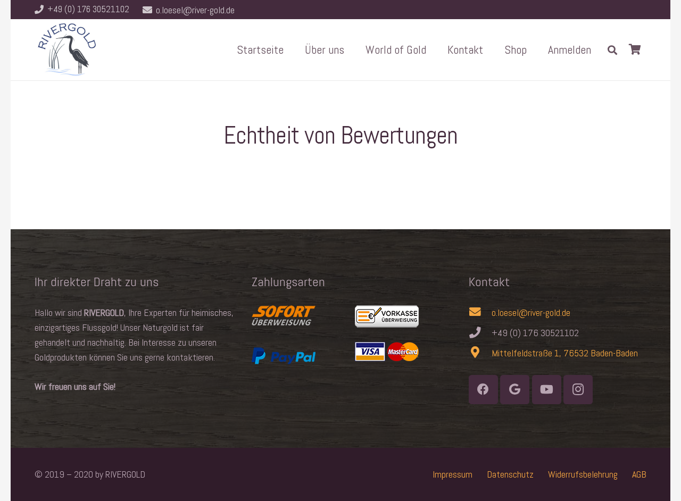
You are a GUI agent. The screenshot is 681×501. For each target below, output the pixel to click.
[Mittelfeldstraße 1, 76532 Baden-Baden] (480, 353)
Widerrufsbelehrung (583, 474)
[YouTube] (546, 389)
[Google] (514, 389)
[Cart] (634, 49)
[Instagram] (578, 389)
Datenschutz (510, 474)
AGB (639, 474)
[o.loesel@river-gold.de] (480, 312)
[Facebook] (483, 389)
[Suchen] (612, 49)
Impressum (452, 474)
